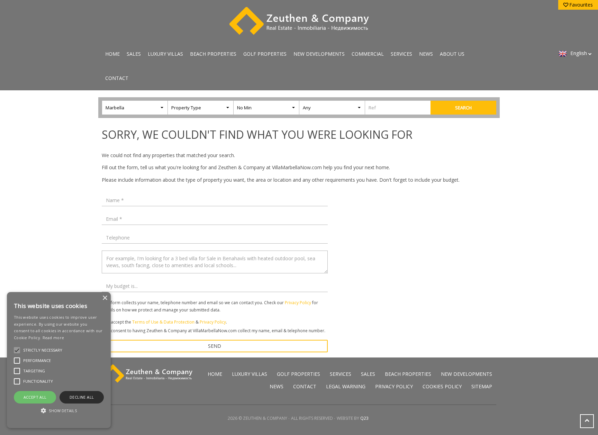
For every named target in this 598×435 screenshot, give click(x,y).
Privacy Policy (298, 303)
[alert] (59, 360)
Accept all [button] (35, 397)
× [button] (104, 298)
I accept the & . (168, 322)
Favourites (581, 4)
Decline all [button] (82, 397)
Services (401, 54)
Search (463, 108)
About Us (452, 54)
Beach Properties (213, 54)
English (578, 52)
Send (214, 346)
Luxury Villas (165, 54)
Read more (53, 337)
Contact (116, 78)
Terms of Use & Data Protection (163, 322)
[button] (59, 410)
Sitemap (481, 386)
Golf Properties (265, 54)
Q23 (364, 418)
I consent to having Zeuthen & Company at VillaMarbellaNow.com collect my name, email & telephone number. (217, 331)
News (426, 54)
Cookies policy (442, 386)
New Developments (319, 54)
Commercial (368, 54)
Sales (134, 54)
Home (112, 54)
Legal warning (345, 386)
